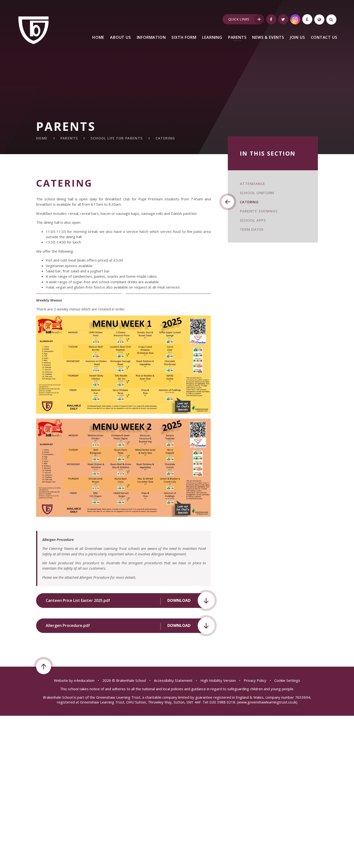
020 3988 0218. (223, 702)
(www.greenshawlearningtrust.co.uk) (266, 702)
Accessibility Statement (173, 680)
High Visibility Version (218, 680)
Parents (69, 138)
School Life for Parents (117, 138)
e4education (84, 680)
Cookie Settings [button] (287, 680)
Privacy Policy (255, 680)
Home (42, 138)
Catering (165, 138)
